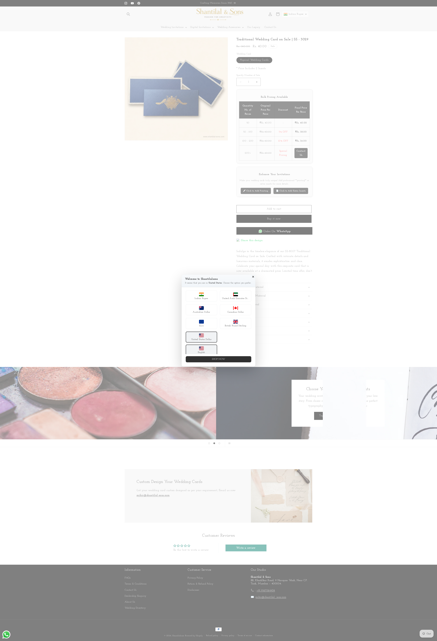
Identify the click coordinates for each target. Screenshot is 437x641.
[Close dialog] (253, 277)
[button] (201, 296)
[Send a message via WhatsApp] (6, 634)
